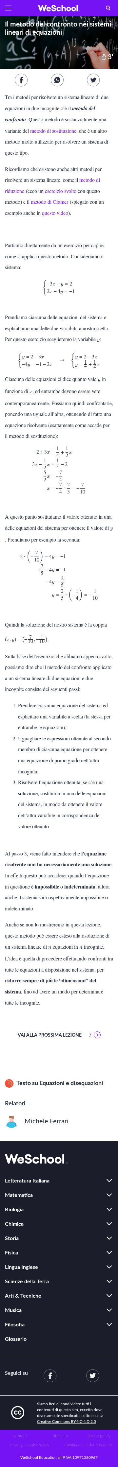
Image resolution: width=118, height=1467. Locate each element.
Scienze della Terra (27, 1281)
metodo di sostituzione (53, 130)
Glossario (16, 1339)
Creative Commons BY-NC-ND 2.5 (66, 1422)
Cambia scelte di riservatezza (88, 1445)
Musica (13, 1310)
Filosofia (15, 1324)
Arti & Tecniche (23, 1296)
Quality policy (98, 1436)
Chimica (14, 1224)
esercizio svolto (60, 190)
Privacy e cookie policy (29, 1445)
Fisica (11, 1252)
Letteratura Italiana (27, 1180)
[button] (8, 8)
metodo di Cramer (49, 201)
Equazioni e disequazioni (71, 1083)
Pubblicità (59, 1436)
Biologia (14, 1209)
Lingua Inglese (21, 1267)
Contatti (20, 1436)
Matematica (19, 1195)
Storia (12, 1238)
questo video (55, 212)
